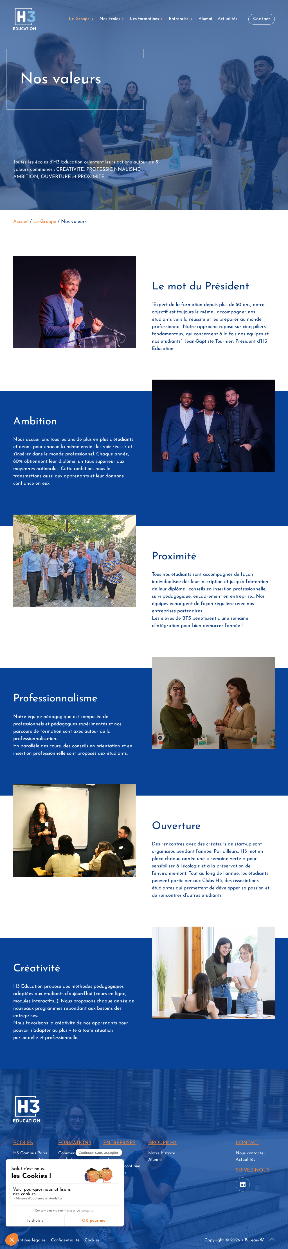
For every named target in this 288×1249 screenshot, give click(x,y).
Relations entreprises (113, 1156)
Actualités (227, 19)
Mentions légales (29, 1240)
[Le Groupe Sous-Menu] (92, 19)
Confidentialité (65, 1240)
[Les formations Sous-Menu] (161, 19)
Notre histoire (161, 1153)
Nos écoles (110, 19)
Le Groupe (79, 19)
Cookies (92, 1240)
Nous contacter (250, 1153)
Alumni (205, 19)
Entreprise (179, 19)
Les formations (144, 19)
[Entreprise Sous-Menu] (191, 19)
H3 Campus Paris (30, 1153)
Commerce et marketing (71, 1156)
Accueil (20, 221)
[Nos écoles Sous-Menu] (123, 19)
